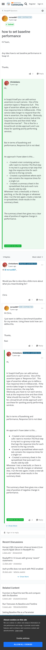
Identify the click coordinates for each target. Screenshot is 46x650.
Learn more (19, 631)
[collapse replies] (23, 262)
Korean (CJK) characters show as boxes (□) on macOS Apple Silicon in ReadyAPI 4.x (22, 548)
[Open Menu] (42, 10)
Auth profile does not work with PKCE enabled (22, 569)
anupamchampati (20, 598)
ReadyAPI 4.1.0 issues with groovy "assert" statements (21, 559)
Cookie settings (23, 638)
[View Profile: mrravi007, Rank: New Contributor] (5, 19)
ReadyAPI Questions (10, 11)
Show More (12, 526)
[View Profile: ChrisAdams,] (6, 83)
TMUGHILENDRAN (20, 607)
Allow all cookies (23, 644)
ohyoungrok (17, 553)
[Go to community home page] (14, 4)
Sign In (40, 4)
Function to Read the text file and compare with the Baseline (21, 594)
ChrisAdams (15, 82)
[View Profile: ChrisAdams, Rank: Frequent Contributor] (4, 264)
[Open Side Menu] (3, 4)
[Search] (25, 3)
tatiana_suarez (19, 572)
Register (32, 4)
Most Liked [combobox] (37, 257)
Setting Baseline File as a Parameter (18, 612)
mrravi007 (13, 17)
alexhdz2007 (18, 615)
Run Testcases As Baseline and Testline (19, 604)
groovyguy (18, 563)
